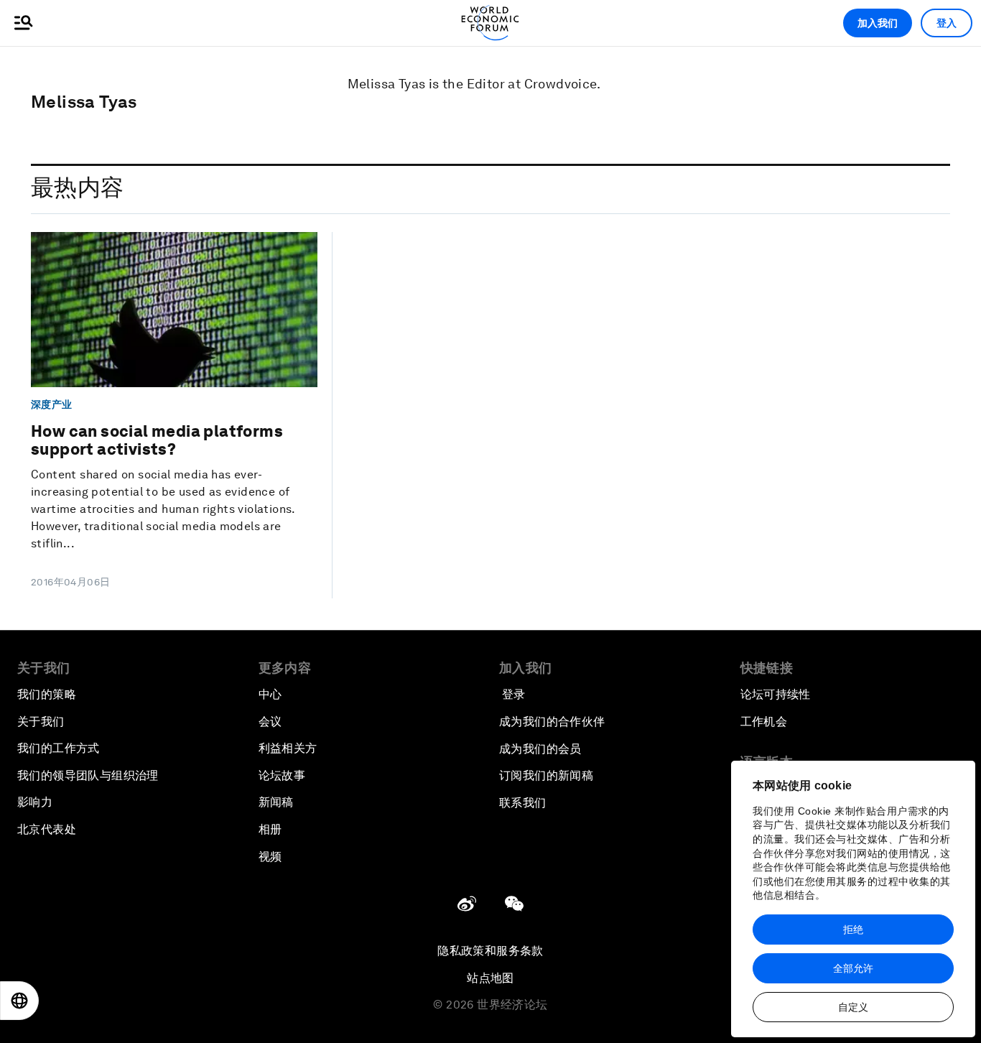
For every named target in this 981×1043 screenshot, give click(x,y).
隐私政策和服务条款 (490, 951)
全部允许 (853, 968)
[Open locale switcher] (19, 1000)
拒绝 (853, 929)
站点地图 (490, 978)
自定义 (853, 1007)
